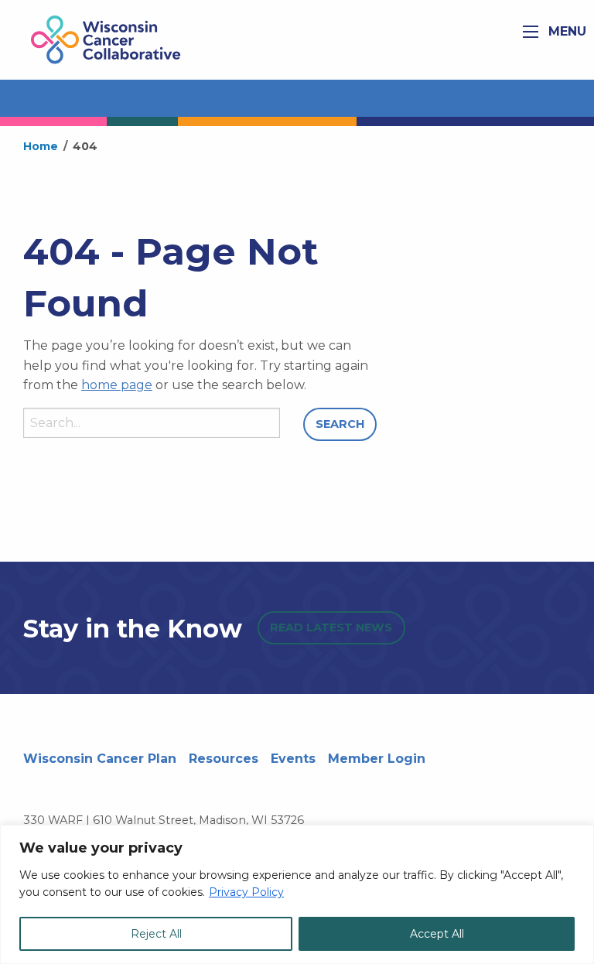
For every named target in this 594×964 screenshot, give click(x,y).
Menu (565, 31)
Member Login (376, 758)
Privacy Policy (246, 892)
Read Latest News (331, 627)
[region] (297, 894)
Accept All (437, 934)
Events (293, 758)
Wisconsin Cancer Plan (99, 758)
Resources (223, 758)
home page (116, 385)
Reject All (156, 934)
